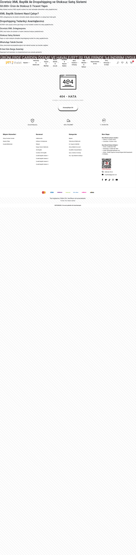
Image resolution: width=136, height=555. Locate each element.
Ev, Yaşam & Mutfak (46, 63)
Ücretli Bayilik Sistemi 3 (42, 161)
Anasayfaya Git (68, 107)
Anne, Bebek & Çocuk (55, 63)
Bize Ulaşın (105, 134)
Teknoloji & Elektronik (36, 63)
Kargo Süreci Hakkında (42, 147)
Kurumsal (39, 134)
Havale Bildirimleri (7, 144)
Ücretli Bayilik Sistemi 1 (42, 155)
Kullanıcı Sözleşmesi (41, 141)
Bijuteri (25, 63)
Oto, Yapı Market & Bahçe (84, 63)
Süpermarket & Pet (95, 63)
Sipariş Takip (6, 141)
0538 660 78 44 (108, 172)
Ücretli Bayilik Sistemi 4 (42, 164)
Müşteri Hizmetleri (9, 134)
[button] (131, 62)
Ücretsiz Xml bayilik (41, 152)
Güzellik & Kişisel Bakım (64, 63)
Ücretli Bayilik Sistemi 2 (42, 158)
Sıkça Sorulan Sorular (8, 138)
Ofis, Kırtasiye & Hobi (106, 63)
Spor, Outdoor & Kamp (74, 63)
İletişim (38, 144)
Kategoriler (73, 134)
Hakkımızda (39, 138)
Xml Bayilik (39, 150)
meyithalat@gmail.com (111, 174)
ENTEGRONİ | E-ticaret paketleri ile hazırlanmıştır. (68, 205)
